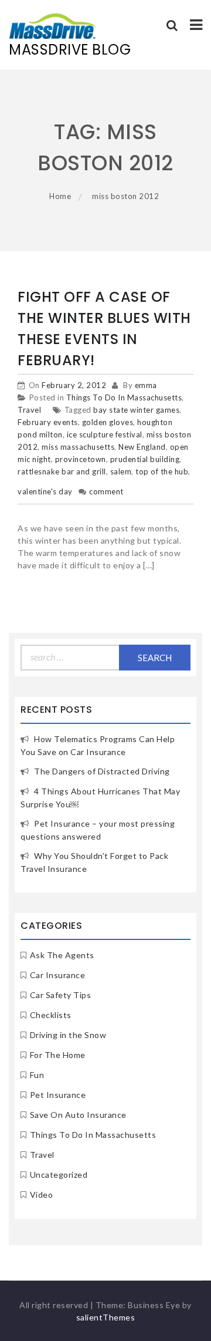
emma (146, 385)
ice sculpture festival (104, 434)
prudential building (145, 459)
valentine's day (45, 491)
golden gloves (108, 422)
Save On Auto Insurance (78, 1115)
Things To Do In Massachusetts (124, 397)
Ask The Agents (62, 955)
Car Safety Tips (60, 995)
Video (41, 1195)
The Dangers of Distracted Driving (102, 771)
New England (142, 447)
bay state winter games (136, 410)
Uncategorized (59, 1175)
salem (121, 471)
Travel (29, 410)
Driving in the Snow (68, 1035)
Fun (37, 1075)
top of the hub (161, 471)
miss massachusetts (78, 447)
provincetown (80, 459)
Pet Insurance (58, 1095)
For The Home (58, 1055)
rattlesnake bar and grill (62, 471)
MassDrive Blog (70, 49)
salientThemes (105, 1317)
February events (48, 422)
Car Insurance (58, 975)
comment (106, 491)
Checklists (51, 1015)
